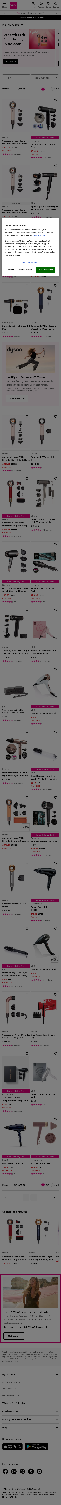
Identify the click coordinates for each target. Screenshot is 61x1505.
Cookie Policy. (39, 235)
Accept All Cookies (45, 270)
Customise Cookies (29, 262)
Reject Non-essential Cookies (20, 270)
